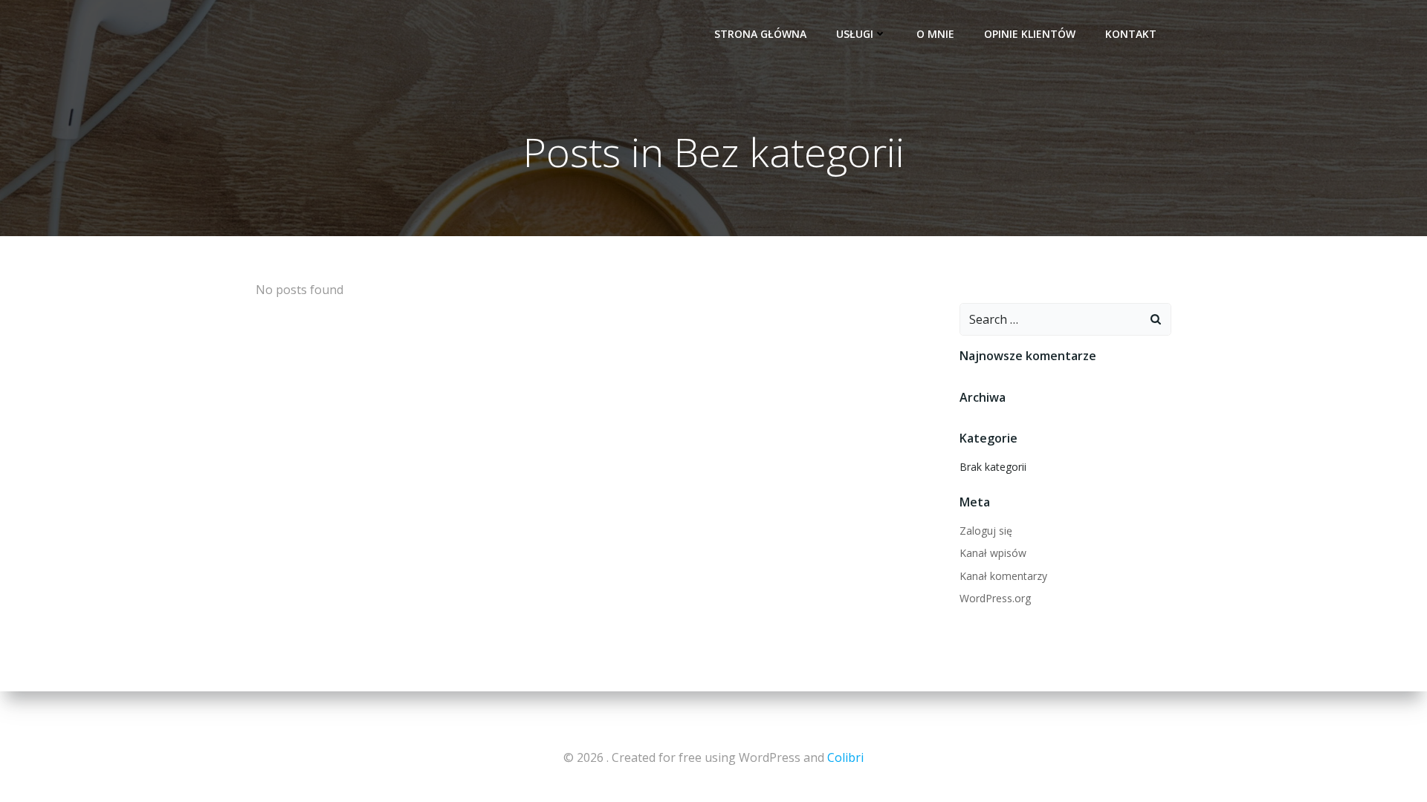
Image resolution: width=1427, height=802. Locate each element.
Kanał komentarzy (1003, 576)
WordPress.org (995, 598)
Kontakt (1130, 34)
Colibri (845, 757)
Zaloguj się (986, 531)
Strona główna (760, 34)
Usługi (854, 34)
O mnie (935, 34)
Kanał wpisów (993, 553)
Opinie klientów (1029, 34)
